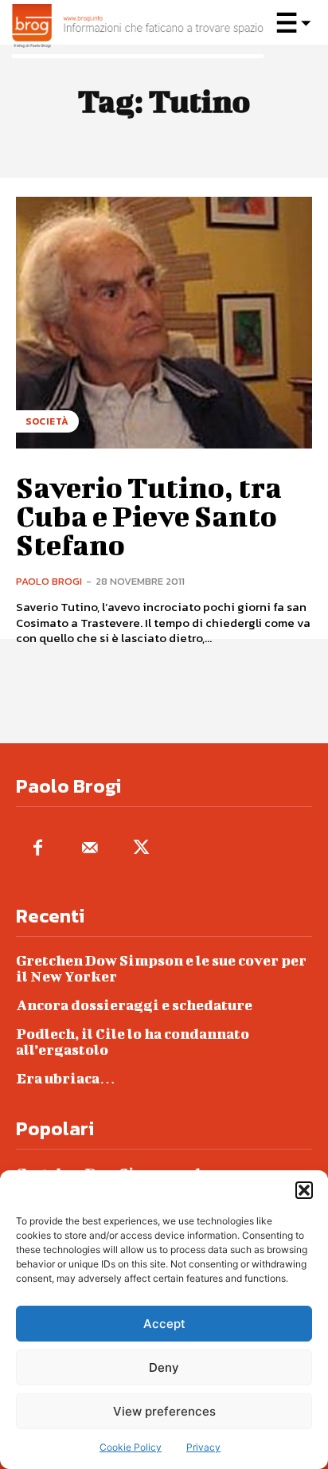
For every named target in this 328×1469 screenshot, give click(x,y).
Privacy (203, 1447)
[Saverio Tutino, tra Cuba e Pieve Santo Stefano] (164, 323)
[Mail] (89, 849)
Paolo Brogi (49, 581)
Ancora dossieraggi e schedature (134, 1005)
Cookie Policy (131, 1447)
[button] (304, 1190)
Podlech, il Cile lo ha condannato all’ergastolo (132, 1041)
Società (47, 421)
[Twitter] (141, 849)
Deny (164, 1367)
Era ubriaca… (65, 1078)
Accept (164, 1323)
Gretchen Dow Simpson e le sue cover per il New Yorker (161, 968)
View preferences (164, 1411)
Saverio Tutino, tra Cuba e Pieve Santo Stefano (149, 515)
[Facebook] (38, 849)
